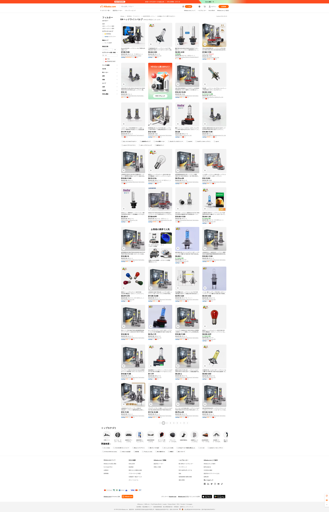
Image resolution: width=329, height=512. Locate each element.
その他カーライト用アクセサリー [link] (166, 16)
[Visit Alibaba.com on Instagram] (215, 484)
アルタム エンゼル (148, 451)
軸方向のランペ (160, 145)
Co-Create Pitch (108, 467)
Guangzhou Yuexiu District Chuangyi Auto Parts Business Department (187, 57)
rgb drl (217, 141)
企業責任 (106, 470)
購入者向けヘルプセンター (186, 463)
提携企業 (206, 476)
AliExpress (140, 504)
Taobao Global (171, 504)
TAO (178, 504)
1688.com (147, 504)
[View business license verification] (180, 509)
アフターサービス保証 (135, 473)
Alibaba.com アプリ (183, 496)
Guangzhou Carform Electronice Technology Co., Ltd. (160, 135)
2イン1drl (202, 447)
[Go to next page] (187, 423)
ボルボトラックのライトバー (176, 141)
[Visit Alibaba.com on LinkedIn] (208, 484)
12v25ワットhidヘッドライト (204, 141)
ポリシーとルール (133, 480)
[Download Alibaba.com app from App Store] (207, 496)
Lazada (164, 504)
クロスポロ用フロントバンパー (122, 447)
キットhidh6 (107, 447)
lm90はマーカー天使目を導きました (186, 447)
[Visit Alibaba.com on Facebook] (205, 484)
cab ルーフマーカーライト (129, 145)
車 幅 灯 (171, 451)
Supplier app (172, 496)
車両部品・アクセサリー (133, 16)
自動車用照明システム (149, 16)
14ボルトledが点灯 (126, 451)
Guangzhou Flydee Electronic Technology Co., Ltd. (133, 95)
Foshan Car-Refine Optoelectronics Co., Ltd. (214, 135)
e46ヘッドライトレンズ (146, 145)
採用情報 (106, 473)
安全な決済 (132, 463)
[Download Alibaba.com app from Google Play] (219, 496)
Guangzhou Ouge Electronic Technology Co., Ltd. (133, 135)
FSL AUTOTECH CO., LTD (154, 55)
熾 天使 (137, 451)
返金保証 (131, 467)
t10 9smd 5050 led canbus (110, 451)
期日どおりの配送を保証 (135, 470)
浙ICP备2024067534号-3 (208, 509)
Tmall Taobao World (156, 504)
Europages (189, 504)
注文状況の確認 (208, 470)
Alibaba (122, 16)
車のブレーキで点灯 (154, 447)
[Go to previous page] (160, 423)
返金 (180, 473)
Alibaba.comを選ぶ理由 (110, 463)
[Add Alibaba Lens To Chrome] (127, 496)
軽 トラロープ (181, 451)
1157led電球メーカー (160, 141)
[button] (183, 6)
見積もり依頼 (157, 467)
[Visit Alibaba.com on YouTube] (218, 484)
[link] (327, 495)
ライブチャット (183, 467)
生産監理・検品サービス (135, 476)
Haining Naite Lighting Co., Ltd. (183, 135)
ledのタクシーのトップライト (216, 447)
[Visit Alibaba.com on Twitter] (212, 484)
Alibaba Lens (107, 496)
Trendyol (182, 504)
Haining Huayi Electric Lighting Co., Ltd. (212, 97)
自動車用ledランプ (146, 141)
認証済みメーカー (158, 463)
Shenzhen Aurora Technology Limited (131, 55)
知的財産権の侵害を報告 (185, 476)
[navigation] (109, 219)
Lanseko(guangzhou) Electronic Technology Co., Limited (187, 95)
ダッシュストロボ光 (168, 447)
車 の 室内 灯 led (161, 451)
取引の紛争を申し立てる (185, 470)
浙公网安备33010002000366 (192, 509)
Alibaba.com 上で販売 (209, 463)
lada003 (190, 141)
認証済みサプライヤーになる (211, 473)
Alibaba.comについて (109, 460)
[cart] (205, 6)
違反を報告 (182, 480)
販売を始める (207, 467)
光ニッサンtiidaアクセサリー (130, 141)
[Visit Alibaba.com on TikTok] (222, 484)
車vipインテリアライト (139, 447)
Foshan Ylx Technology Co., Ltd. (210, 57)
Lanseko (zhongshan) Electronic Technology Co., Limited (133, 182)
